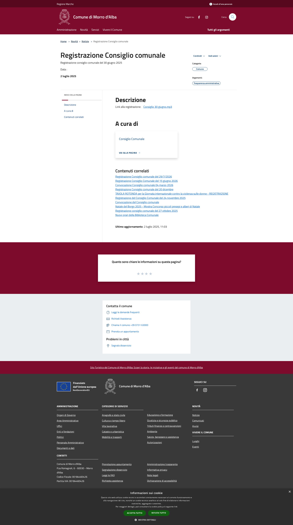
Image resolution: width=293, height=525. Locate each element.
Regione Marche (65, 4)
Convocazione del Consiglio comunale (137, 202)
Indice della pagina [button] (73, 94)
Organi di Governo (66, 415)
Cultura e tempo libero (113, 420)
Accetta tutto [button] (134, 513)
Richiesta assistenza (112, 481)
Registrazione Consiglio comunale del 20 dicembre (144, 189)
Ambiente (152, 431)
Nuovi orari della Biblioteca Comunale (137, 215)
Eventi (195, 447)
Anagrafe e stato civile (113, 415)
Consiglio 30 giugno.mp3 (157, 107)
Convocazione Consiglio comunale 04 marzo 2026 (144, 185)
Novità (74, 41)
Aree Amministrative (67, 420)
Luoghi (195, 441)
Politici (60, 437)
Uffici (59, 426)
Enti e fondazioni (65, 431)
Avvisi (195, 426)
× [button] (289, 492)
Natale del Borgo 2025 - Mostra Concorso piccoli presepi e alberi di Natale (157, 206)
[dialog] (146, 507)
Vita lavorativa (109, 426)
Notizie (85, 41)
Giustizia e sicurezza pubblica (162, 420)
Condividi (197, 56)
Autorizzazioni (154, 442)
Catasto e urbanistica (113, 431)
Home (63, 41)
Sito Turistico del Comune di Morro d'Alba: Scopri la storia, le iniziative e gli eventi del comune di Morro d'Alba (146, 367)
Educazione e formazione (160, 415)
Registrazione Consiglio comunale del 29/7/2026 (143, 176)
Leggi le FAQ (108, 475)
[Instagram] (205, 17)
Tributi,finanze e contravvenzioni (164, 426)
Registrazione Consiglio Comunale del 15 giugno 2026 (146, 181)
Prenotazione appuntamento (117, 464)
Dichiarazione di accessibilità (162, 481)
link (175, 506)
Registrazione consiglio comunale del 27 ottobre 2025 (146, 211)
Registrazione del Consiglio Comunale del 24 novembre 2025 (150, 198)
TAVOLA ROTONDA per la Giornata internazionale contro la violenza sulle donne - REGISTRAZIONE (171, 194)
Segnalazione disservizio (114, 470)
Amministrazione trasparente (162, 464)
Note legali (152, 475)
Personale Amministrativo (70, 442)
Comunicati (198, 420)
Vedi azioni (213, 56)
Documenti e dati (65, 448)
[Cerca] (232, 17)
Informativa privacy (157, 470)
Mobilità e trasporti (112, 437)
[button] (146, 519)
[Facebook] (198, 17)
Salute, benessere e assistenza (163, 437)
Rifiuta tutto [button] (159, 513)
